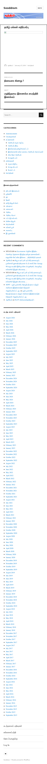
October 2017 (10, 639)
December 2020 (11, 524)
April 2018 (9, 621)
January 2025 (10, 375)
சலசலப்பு (9, 230)
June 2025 (9, 360)
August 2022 (10, 463)
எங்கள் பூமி (10, 227)
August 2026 (10, 318)
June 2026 (9, 324)
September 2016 (11, 679)
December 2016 (11, 669)
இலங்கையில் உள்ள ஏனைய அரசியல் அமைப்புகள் (25, 152)
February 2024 (11, 409)
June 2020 (9, 542)
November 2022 (11, 454)
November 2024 (11, 381)
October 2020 (10, 530)
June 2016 (9, 688)
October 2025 (10, 348)
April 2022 (9, 475)
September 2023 (11, 424)
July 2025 (9, 357)
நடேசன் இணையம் (12, 191)
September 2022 (11, 460)
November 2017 (11, 636)
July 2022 (9, 466)
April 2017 (9, 657)
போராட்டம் (11, 170)
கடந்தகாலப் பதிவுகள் (13, 726)
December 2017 (11, 633)
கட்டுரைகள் (10, 139)
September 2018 (11, 606)
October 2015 (10, 712)
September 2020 (11, 533)
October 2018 (10, 603)
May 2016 (9, 691)
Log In (6, 745)
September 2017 (11, 642)
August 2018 (10, 609)
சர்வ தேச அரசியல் (14, 155)
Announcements (11, 133)
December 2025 (11, 342)
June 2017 (9, 651)
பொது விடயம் (13, 167)
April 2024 (9, 402)
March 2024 (10, 405)
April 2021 (9, 512)
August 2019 (10, 572)
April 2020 (9, 548)
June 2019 (9, 578)
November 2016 (11, 672)
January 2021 (10, 521)
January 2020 (10, 557)
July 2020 (9, 539)
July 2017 (9, 648)
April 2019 (9, 584)
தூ (7, 197)
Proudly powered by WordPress (21, 760)
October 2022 (10, 457)
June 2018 (9, 615)
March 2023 (10, 442)
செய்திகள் (31, 65)
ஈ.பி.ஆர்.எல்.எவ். (11, 218)
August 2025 (10, 354)
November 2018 (11, 600)
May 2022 (9, 472)
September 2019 (11, 569)
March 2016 (10, 697)
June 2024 (9, 396)
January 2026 (10, 339)
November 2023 (11, 418)
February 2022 (11, 481)
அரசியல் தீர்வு (13, 146)
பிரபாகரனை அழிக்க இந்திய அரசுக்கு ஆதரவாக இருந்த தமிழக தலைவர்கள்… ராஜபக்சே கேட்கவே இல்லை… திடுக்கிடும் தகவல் (23, 254)
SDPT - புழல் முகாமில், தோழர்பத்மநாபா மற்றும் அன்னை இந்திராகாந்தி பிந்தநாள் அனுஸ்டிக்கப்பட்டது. (22, 287)
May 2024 (9, 399)
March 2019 (10, 588)
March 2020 (10, 551)
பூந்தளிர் (9, 194)
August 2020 (10, 536)
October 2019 (10, 566)
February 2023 (11, 445)
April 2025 (9, 366)
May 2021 (9, 509)
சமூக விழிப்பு (12, 164)
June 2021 (9, 506)
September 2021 (11, 497)
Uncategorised (11, 136)
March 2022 (10, 478)
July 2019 (9, 575)
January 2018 (10, 630)
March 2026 (10, 333)
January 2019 (10, 594)
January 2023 (10, 448)
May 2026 (9, 327)
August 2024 (10, 390)
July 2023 (9, 430)
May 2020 (9, 545)
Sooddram (10, 8)
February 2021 (11, 518)
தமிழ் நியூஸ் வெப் (12, 203)
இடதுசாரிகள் (10, 233)
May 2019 (9, 581)
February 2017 (11, 663)
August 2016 (10, 682)
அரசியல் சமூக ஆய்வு (15, 143)
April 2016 (9, 694)
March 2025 (10, 369)
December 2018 (11, 597)
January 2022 (10, 484)
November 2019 (11, 563)
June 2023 (9, 433)
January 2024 (10, 412)
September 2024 (11, 387)
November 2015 (11, 709)
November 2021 (11, 490)
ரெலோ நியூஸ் (10, 221)
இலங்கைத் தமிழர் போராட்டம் (18, 149)
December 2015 (11, 706)
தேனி (8, 200)
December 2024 (11, 378)
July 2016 (9, 685)
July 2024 (9, 393)
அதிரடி (8, 212)
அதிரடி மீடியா (10, 215)
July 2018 (9, 612)
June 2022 (9, 469)
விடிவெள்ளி (10, 224)
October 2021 (10, 493)
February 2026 (11, 336)
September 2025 (11, 351)
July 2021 (9, 503)
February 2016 (11, 700)
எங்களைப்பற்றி (10, 732)
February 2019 (11, 591)
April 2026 (9, 330)
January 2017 (10, 666)
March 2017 (10, 660)
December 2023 (11, 415)
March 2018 (10, 624)
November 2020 (11, 527)
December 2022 (11, 451)
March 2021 (10, 515)
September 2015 (11, 715)
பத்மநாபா (9, 206)
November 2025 (11, 345)
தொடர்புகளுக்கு (11, 738)
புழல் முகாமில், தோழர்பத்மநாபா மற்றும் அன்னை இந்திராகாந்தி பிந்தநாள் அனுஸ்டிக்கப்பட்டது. (22, 294)
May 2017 (9, 654)
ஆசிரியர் (10, 65)
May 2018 (9, 618)
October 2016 (10, 676)
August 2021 (10, 500)
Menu (40, 8)
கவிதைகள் (10, 161)
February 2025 (11, 372)
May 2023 (9, 436)
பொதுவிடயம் (12, 158)
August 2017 (10, 645)
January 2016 (10, 703)
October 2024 (10, 384)
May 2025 (9, 363)
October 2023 (10, 421)
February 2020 (11, 554)
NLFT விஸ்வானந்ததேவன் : (25, 300)
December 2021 (11, 487)
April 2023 (9, 439)
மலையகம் (9, 209)
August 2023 (10, 427)
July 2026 (9, 321)
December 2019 (11, 560)
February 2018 (11, 627)
